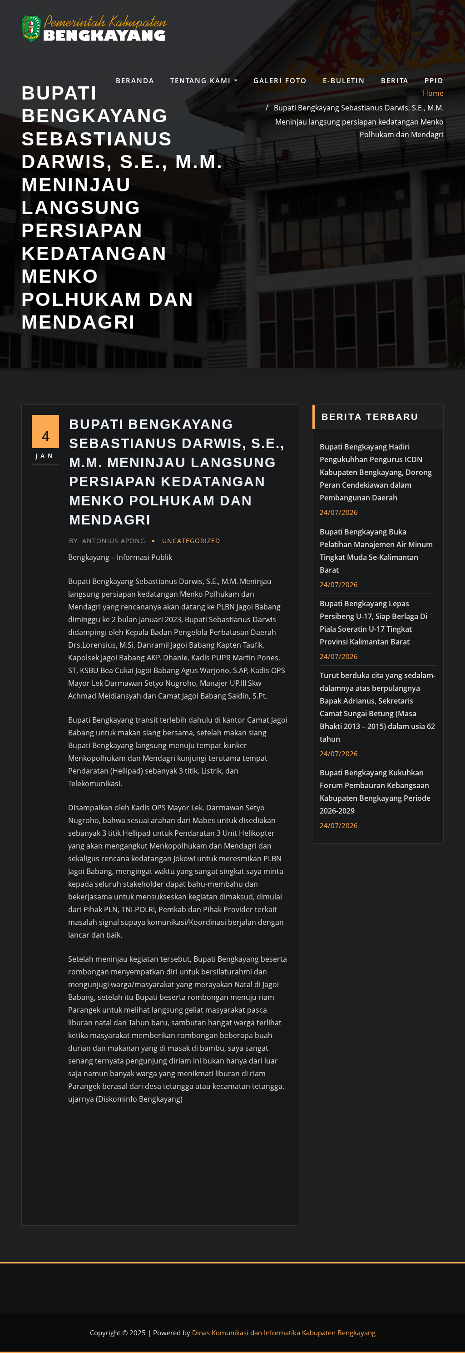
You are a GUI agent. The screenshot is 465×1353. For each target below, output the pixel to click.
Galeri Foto (280, 80)
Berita (395, 80)
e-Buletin (344, 80)
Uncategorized (191, 540)
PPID (434, 80)
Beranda (135, 80)
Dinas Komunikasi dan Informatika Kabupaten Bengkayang (284, 1332)
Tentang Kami (202, 80)
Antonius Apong (107, 540)
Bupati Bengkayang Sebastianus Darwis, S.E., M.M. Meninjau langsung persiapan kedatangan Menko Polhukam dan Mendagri (359, 121)
